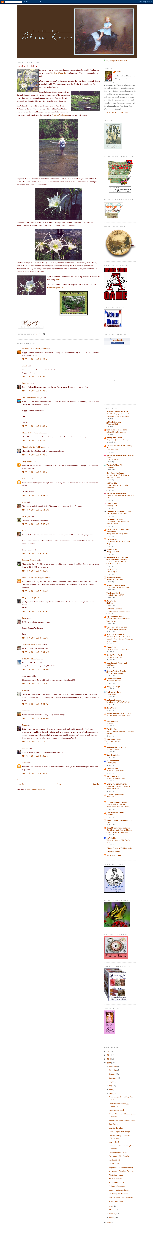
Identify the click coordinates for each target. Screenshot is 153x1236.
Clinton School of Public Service (119, 848)
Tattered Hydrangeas (115, 794)
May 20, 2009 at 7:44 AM (35, 570)
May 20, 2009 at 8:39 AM (35, 611)
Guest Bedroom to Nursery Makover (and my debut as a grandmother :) (119, 831)
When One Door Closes (115, 579)
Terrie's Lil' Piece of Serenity (33, 644)
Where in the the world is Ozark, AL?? (118, 841)
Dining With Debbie (115, 437)
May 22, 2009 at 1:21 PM (34, 741)
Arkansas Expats (113, 851)
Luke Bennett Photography (117, 662)
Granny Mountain (114, 678)
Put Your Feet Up (115, 1178)
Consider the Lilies (27, 66)
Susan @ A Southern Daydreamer (35, 348)
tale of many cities (114, 855)
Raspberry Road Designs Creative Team (120, 456)
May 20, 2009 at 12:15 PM (35, 683)
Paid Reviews (111, 665)
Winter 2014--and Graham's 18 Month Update (120, 732)
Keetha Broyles (27, 530)
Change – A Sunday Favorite (119, 1190)
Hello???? (110, 796)
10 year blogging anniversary (117, 629)
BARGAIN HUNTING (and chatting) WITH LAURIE (117, 558)
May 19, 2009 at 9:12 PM (34, 359)
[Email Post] (44, 334)
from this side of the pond (117, 429)
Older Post (96, 784)
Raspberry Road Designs (116, 493)
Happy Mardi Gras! (113, 551)
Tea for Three (114, 1163)
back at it (110, 723)
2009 (109, 1062)
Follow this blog (117, 343)
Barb (24, 618)
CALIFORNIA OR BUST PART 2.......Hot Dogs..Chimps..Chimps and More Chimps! (120, 639)
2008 (109, 1222)
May (111, 1093)
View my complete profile (116, 113)
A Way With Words (116, 1201)
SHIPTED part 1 (112, 571)
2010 (109, 1059)
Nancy (24, 725)
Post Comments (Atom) (36, 789)
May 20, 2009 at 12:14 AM (35, 509)
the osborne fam (113, 721)
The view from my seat (115, 673)
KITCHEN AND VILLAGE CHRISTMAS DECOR (117, 562)
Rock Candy (112, 707)
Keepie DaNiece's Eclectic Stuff (119, 713)
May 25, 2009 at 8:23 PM (34, 773)
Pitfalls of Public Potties (118, 1152)
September (113, 1078)
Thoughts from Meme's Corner (119, 511)
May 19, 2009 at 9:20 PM (34, 426)
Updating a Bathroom (117, 1186)
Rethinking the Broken (114, 657)
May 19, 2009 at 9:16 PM (34, 376)
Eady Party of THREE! (116, 812)
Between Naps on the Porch (117, 411)
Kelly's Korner (112, 503)
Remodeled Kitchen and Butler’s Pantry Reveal (118, 619)
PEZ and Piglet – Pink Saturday (121, 1197)
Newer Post (21, 784)
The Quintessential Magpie (32, 397)
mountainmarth (113, 760)
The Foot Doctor (115, 1159)
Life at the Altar (113, 539)
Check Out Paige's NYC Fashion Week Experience (118, 787)
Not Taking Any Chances (118, 1193)
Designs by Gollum (114, 577)
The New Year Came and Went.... (119, 649)
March (112, 1209)
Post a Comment (23, 779)
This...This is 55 (112, 449)
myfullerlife (111, 838)
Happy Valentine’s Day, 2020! (117, 533)
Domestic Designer (29, 560)
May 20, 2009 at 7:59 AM (35, 591)
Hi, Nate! (110, 603)
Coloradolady (112, 647)
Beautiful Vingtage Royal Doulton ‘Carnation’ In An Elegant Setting (119, 415)
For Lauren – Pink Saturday (119, 1156)
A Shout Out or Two (116, 1182)
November (113, 1070)
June (111, 1089)
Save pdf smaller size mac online (118, 611)
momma (25, 748)
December (113, 1066)
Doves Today (111, 600)
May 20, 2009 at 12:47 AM (35, 524)
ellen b (24, 365)
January (112, 1217)
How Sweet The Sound (115, 473)
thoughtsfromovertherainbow (118, 827)
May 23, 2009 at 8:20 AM (35, 756)
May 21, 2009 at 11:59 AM (35, 718)
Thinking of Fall (112, 424)
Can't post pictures (113, 741)
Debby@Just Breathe (30, 658)
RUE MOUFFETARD (115, 634)
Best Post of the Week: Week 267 (118, 702)
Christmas (110, 814)
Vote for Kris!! (114, 1142)
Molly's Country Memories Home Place (120, 821)
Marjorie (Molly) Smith (31, 597)
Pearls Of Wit (112, 569)
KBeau (118, 72)
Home (59, 784)
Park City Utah (112, 505)
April (111, 1206)
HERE (58, 279)
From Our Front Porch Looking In (119, 446)
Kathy (24, 690)
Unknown (25, 478)
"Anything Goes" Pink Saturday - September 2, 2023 (118, 476)
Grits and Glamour (114, 608)
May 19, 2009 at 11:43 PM (35, 495)
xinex (24, 502)
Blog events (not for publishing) (118, 439)
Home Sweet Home (114, 680)
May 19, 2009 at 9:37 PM (34, 440)
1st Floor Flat (112, 483)
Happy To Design (113, 686)
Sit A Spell (26, 516)
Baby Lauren (113, 1124)
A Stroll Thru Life (114, 421)
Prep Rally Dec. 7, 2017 (115, 595)
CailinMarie (26, 383)
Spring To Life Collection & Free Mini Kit (120, 496)
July (111, 1085)
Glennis (25, 762)
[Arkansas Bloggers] (120, 185)
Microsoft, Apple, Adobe (115, 770)
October (112, 1074)
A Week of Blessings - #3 (116, 778)
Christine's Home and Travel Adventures (118, 530)
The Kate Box (112, 729)
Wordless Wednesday (58, 73)
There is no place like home (117, 626)
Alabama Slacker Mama (116, 747)
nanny (24, 710)
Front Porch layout (113, 459)
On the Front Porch (114, 655)
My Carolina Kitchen (115, 616)
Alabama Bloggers (114, 699)
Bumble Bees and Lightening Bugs (122, 1120)
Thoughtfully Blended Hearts (33, 447)
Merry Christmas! (113, 749)
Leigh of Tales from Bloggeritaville (35, 577)
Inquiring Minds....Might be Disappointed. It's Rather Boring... (119, 805)
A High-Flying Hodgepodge (116, 432)
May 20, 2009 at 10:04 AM (35, 652)
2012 (109, 1051)
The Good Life (112, 768)
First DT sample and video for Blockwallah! (117, 486)
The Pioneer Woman (115, 519)
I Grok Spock (111, 694)
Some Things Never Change (119, 1131)
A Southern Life (113, 549)
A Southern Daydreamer (116, 585)
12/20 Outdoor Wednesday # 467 (118, 587)
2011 (109, 1055)
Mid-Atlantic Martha (115, 739)
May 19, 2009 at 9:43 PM (34, 454)
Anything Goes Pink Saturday (117, 513)
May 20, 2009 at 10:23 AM (35, 669)
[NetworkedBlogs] (117, 340)
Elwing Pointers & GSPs (116, 670)
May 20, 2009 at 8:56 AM (35, 637)
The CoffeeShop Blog (115, 465)
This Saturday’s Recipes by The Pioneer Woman (118, 522)
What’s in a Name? (116, 1175)
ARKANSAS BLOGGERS (117, 784)
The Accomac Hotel (116, 1110)
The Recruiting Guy (115, 592)
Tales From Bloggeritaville (117, 802)
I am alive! (110, 467)
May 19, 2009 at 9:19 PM (34, 390)
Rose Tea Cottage (113, 755)
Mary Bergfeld (27, 461)
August (112, 1081)
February (112, 1213)
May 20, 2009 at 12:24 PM (35, 704)
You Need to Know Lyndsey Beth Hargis (118, 542)
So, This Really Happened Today (118, 715)
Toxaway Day (111, 762)
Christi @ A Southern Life (32, 432)
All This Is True (113, 776)
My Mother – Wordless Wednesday (122, 1171)
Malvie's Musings (113, 692)
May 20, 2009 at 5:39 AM (35, 553)
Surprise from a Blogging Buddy (121, 1167)
